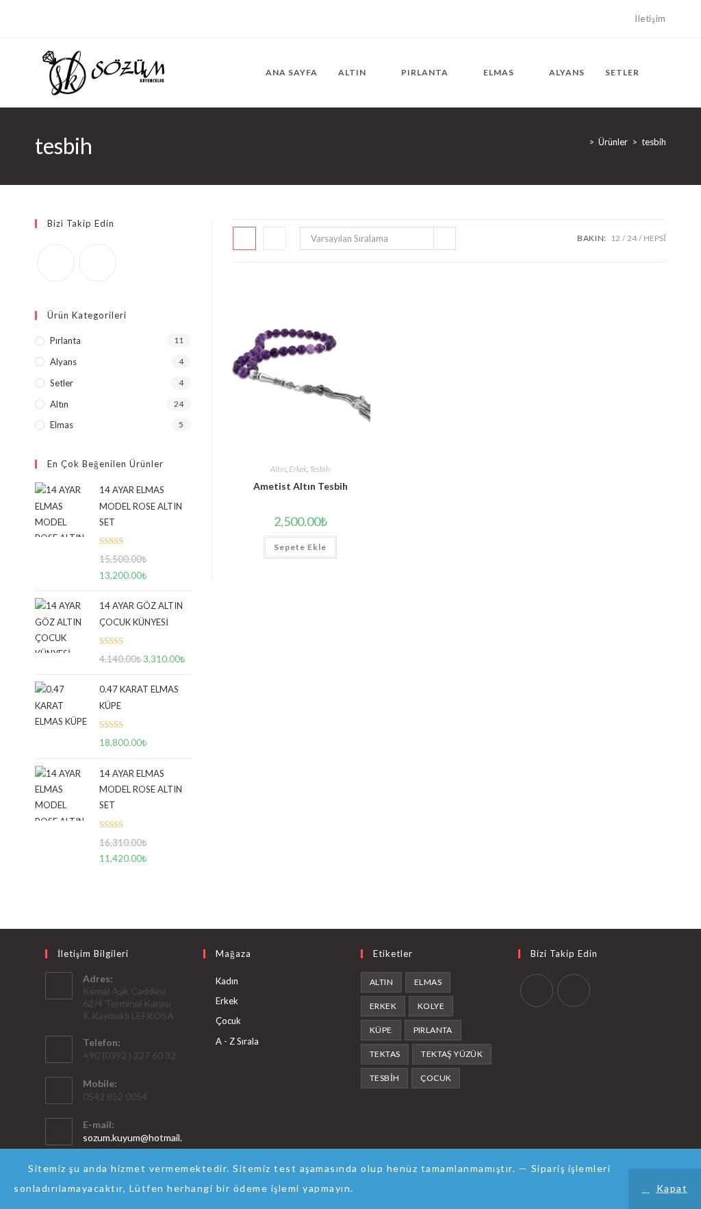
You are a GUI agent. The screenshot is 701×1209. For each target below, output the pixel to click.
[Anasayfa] (581, 141)
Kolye (431, 1006)
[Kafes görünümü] (244, 238)
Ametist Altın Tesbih (300, 486)
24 (632, 238)
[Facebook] (41, 19)
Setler (61, 382)
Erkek (298, 469)
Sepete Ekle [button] (300, 547)
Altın (278, 469)
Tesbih (319, 469)
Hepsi (654, 238)
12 (615, 238)
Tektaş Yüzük (452, 1054)
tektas (385, 1054)
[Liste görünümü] (274, 238)
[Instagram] (54, 19)
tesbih (653, 141)
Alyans (63, 361)
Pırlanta (65, 340)
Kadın (227, 980)
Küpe (381, 1030)
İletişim (650, 18)
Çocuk (228, 1020)
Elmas (61, 424)
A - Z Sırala (237, 1041)
